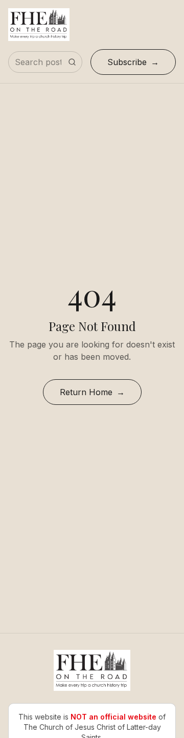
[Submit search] (72, 62)
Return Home (86, 392)
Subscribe (127, 62)
